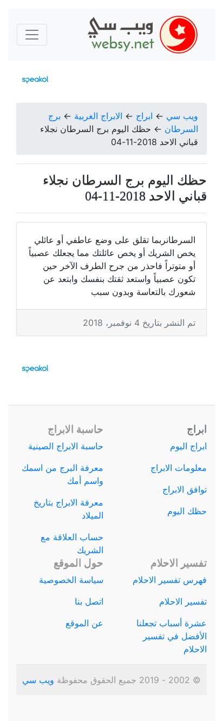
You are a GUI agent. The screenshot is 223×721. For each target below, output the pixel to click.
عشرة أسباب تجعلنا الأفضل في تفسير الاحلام (171, 636)
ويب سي (182, 115)
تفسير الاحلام (183, 601)
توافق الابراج (184, 489)
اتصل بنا (89, 601)
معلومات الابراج (178, 467)
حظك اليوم (187, 511)
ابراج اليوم (188, 446)
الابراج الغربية (98, 115)
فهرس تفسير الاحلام (170, 579)
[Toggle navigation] (32, 34)
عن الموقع (84, 623)
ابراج (144, 115)
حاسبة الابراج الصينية (65, 446)
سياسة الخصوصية (71, 579)
